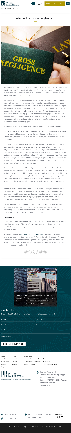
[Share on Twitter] (33, 252)
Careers (3, 364)
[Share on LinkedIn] (45, 252)
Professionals (5, 361)
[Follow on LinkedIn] (59, 417)
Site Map (14, 364)
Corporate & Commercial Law (32, 358)
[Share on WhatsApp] (26, 252)
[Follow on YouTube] (62, 417)
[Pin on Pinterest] (41, 252)
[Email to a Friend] (37, 252)
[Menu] (68, 3)
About (3, 358)
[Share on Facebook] (30, 252)
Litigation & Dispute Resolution (32, 361)
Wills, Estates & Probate (50, 364)
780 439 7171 (10, 415)
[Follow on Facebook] (55, 417)
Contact (14, 356)
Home (3, 8)
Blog (2, 366)
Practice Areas (28, 356)
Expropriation (47, 358)
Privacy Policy (15, 358)
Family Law (46, 361)
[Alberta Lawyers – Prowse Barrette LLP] (10, 3)
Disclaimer (14, 361)
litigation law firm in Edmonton (32, 234)
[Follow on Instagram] (57, 417)
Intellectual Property (29, 364)
